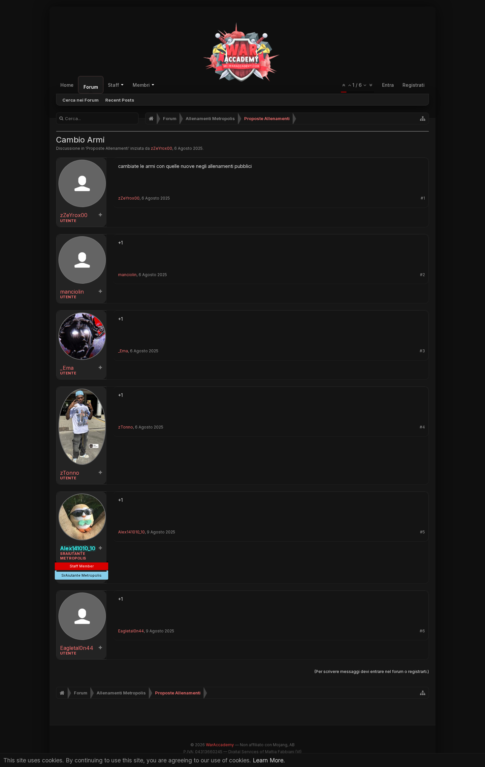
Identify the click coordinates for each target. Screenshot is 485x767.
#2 (422, 274)
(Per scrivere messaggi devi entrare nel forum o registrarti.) (371, 671)
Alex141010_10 (131, 531)
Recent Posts (119, 100)
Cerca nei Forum (80, 100)
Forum (90, 87)
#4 (422, 427)
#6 (422, 631)
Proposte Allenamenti (107, 148)
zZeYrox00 (161, 148)
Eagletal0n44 (76, 648)
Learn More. (269, 760)
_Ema (67, 368)
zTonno (69, 473)
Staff (113, 85)
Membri (141, 85)
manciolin (72, 292)
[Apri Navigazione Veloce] (423, 118)
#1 (423, 198)
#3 (422, 351)
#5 (422, 532)
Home (67, 85)
